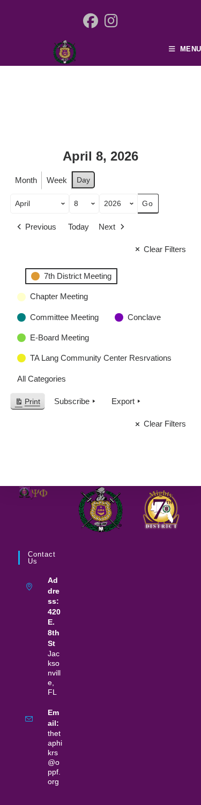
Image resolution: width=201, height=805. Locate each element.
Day (83, 180)
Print (27, 404)
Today (78, 226)
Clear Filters (165, 249)
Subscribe (72, 401)
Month (26, 180)
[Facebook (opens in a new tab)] (90, 21)
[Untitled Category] (16, 269)
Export (123, 401)
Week (57, 180)
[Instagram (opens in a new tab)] (111, 21)
